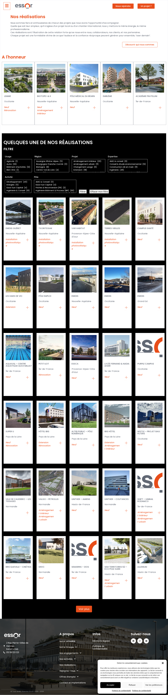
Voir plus (84, 609)
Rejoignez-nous (67, 670)
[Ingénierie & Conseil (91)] (18, 190)
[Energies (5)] (18, 184)
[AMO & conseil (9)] (127, 161)
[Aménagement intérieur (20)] (88, 161)
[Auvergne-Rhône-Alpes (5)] (52, 161)
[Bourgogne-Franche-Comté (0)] (52, 164)
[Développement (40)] (18, 182)
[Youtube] (146, 640)
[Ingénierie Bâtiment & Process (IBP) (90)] (55, 190)
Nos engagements (68, 653)
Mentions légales (101, 640)
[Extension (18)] (88, 170)
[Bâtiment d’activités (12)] (18, 167)
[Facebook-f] (139, 640)
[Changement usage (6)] (88, 167)
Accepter (110, 685)
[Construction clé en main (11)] (127, 167)
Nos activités (66, 659)
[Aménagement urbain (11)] (88, 164)
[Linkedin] (133, 640)
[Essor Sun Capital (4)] (18, 187)
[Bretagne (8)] (52, 167)
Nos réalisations (67, 664)
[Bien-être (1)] (18, 170)
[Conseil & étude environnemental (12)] (127, 164)
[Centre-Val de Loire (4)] (52, 170)
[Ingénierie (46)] (127, 170)
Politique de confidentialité (121, 691)
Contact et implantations (72, 682)
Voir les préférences (153, 685)
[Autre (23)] (18, 164)
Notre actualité (67, 641)
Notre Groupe (66, 647)
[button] (162, 663)
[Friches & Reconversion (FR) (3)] (55, 187)
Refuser (132, 685)
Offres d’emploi (67, 676)
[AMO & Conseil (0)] (55, 182)
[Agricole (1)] (18, 161)
